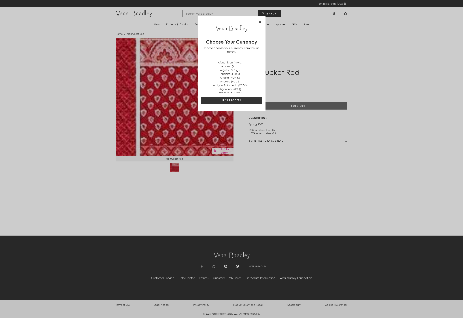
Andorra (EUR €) (230, 73)
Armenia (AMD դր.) (230, 92)
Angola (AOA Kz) (230, 77)
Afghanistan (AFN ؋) (230, 62)
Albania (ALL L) (230, 66)
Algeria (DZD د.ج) (230, 70)
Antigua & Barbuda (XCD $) (230, 85)
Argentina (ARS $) (230, 89)
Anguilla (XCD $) (230, 81)
